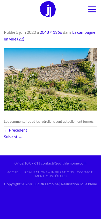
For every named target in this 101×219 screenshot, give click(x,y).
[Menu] (92, 9)
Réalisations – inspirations (49, 172)
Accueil (14, 172)
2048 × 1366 (51, 32)
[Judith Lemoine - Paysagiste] (48, 9)
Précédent (15, 129)
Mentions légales (51, 176)
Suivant (13, 136)
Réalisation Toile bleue (79, 184)
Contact (84, 172)
